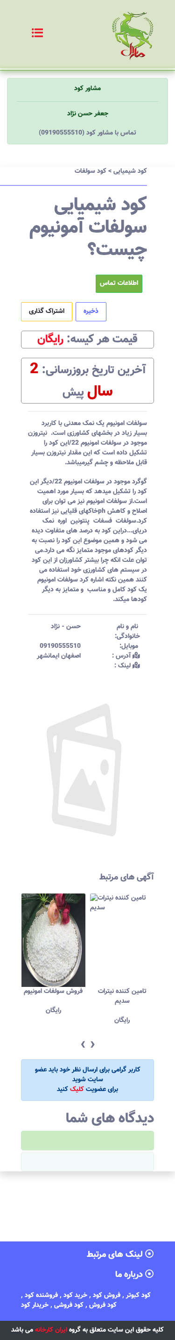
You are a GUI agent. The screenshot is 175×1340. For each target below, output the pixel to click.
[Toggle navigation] (27, 34)
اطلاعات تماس (119, 283)
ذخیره (91, 311)
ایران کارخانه (51, 1330)
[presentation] (82, 1045)
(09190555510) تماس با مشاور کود (87, 133)
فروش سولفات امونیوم (53, 991)
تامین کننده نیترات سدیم (122, 996)
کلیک (77, 1090)
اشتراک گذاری (46, 311)
